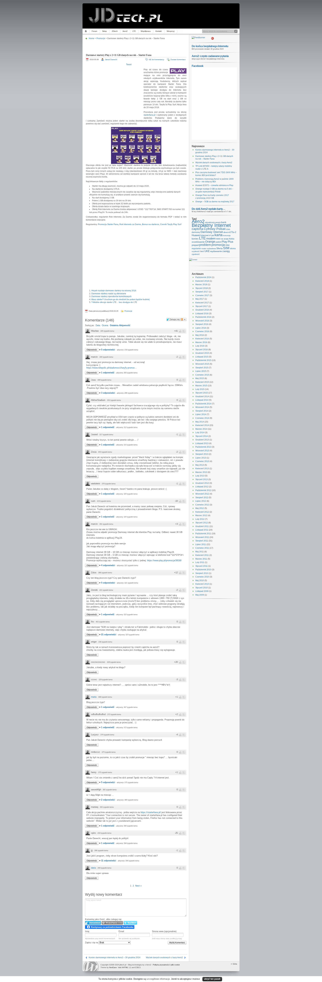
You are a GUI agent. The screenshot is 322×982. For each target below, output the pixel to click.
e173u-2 (232, 232)
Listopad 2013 (201, 443)
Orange (210, 241)
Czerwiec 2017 (202, 295)
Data (98, 325)
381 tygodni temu (110, 790)
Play (224, 241)
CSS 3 (137, 967)
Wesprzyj (170, 31)
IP (210, 235)
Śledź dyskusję (183, 319)
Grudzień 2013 (202, 440)
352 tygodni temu (114, 400)
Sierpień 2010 (201, 573)
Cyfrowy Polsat (214, 229)
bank (223, 222)
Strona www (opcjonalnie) (164, 931)
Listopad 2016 (201, 313)
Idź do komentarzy (156, 59)
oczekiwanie (198, 242)
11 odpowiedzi (109, 860)
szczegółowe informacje (158, 979)
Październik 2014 (203, 404)
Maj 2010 (199, 580)
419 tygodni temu (104, 501)
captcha (197, 229)
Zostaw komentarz (178, 59)
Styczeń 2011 (201, 566)
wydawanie (216, 251)
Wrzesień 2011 (202, 537)
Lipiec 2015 (200, 371)
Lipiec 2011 (200, 544)
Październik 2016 (203, 317)
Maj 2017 (199, 299)
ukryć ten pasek (212, 979)
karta (218, 235)
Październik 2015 (203, 360)
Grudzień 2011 (202, 526)
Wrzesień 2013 (202, 450)
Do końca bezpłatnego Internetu (210, 46)
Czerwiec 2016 (202, 331)
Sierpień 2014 (201, 411)
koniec (195, 238)
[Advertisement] (135, 46)
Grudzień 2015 (202, 353)
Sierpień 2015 (201, 367)
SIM (226, 248)
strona (233, 248)
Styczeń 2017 (201, 306)
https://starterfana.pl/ (151, 812)
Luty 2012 (199, 519)
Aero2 (125, 31)
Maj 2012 (199, 508)
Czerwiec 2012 (202, 505)
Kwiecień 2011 (202, 555)
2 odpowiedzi (108, 800)
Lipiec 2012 (200, 501)
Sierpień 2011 (201, 541)
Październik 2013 (203, 447)
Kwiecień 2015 (202, 382)
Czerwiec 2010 (202, 577)
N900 (218, 239)
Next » (138, 885)
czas (228, 229)
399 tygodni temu (104, 868)
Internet (204, 235)
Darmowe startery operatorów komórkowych (111, 296)
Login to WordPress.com (112, 923)
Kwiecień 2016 (202, 338)
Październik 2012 (203, 490)
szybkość (196, 251)
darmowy (196, 232)
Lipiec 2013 (200, 458)
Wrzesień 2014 (202, 407)
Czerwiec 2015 (202, 375)
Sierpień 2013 (201, 454)
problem (205, 245)
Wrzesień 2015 (202, 364)
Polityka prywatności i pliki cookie (166, 965)
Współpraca (145, 31)
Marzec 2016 (201, 342)
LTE (134, 31)
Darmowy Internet (212, 232)
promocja (218, 245)
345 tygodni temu (107, 331)
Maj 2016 (199, 335)
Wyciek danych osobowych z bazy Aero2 (164, 957)
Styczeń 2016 (201, 349)
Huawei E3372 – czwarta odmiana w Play (214, 185)
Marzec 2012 (201, 515)
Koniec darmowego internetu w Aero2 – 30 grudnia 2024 (114, 957)
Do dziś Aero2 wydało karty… (208, 208)
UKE (207, 251)
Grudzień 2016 (202, 310)
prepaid (195, 245)
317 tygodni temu (106, 435)
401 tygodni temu (103, 622)
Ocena (105, 325)
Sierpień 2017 (201, 292)
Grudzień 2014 (202, 396)
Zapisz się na (92, 942)
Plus (230, 241)
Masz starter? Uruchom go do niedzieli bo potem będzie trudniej (120, 299)
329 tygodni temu (106, 680)
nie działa (224, 239)
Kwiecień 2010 (202, 584)
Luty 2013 (199, 476)
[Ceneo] (193, 260)
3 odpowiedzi (108, 393)
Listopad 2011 (201, 530)
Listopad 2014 (201, 400)
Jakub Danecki (111, 59)
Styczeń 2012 (201, 522)
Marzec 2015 (201, 385)
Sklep (104, 31)
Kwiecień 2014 (202, 425)
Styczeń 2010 (201, 588)
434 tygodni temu (104, 833)
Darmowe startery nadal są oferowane (108, 293)
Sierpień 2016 (201, 324)
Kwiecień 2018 (202, 281)
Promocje (100, 38)
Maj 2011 (199, 551)
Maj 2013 (199, 465)
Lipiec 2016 (200, 328)
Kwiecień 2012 (202, 512)
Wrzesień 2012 (202, 494)
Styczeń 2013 (201, 479)
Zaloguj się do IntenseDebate (93, 923)
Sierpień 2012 (201, 497)
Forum (94, 31)
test (202, 251)
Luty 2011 (199, 562)
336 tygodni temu (105, 642)
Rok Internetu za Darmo (130, 224)
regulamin (196, 248)
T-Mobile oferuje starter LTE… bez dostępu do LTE (114, 302)
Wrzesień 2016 (202, 321)
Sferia (219, 248)
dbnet (225, 232)
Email (121, 931)
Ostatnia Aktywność (120, 325)
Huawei (196, 235)
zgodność (196, 254)
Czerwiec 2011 (202, 548)
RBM (227, 245)
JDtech (115, 31)
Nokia (231, 239)
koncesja (226, 235)
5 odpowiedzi (108, 349)
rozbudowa (211, 249)
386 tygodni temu (105, 573)
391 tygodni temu (106, 524)
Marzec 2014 (201, 429)
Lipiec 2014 (200, 414)
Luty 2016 (199, 346)
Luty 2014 (199, 432)
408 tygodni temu (104, 380)
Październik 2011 (203, 533)
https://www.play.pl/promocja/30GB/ (164, 560)
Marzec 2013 (201, 472)
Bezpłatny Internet (211, 225)
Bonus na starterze (150, 224)
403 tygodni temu (105, 452)
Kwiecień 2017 (202, 302)
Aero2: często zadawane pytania (210, 55)
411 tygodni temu (106, 590)
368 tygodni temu (105, 697)
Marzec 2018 (201, 284)
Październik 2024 (203, 277)
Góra (235, 964)
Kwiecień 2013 (202, 468)
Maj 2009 (199, 595)
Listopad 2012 (201, 486)
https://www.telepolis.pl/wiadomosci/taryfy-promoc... (111, 367)
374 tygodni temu (107, 735)
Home (86, 31)
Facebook (197, 65)
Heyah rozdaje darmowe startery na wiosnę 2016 (113, 290)
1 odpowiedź (108, 372)
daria (93, 868)
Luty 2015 (199, 389)
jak (212, 235)
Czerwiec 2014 (202, 418)
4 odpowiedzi (108, 565)
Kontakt (158, 31)
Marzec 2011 (201, 559)
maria (93, 697)
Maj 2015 (199, 378)
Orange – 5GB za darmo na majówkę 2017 (214, 201)
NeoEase (113, 967)
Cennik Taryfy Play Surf (170, 224)
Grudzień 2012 (202, 483)
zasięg (226, 251)
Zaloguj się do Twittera (130, 923)
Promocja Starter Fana (108, 224)
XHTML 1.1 (126, 967)
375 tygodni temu (109, 752)
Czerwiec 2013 (202, 461)
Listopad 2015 (201, 357)
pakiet (218, 242)
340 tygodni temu (106, 357)
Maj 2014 (199, 422)
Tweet (128, 64)
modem (211, 238)
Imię (87, 931)
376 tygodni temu (109, 484)
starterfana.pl (149, 115)
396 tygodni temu (101, 850)
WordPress (91, 966)
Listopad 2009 (201, 591)
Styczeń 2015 (201, 393)
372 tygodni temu (114, 714)
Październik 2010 (203, 569)
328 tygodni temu (114, 662)
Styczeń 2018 (201, 288)
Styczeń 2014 (201, 436)
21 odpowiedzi (109, 634)
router (203, 249)
